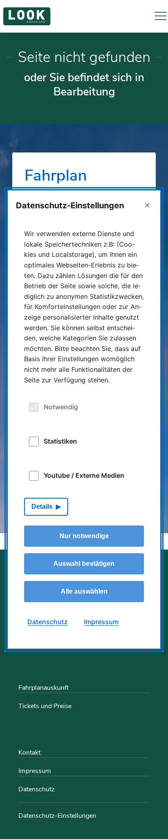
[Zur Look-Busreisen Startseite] (27, 16)
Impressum (34, 770)
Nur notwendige (84, 535)
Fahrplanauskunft (43, 687)
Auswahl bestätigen (84, 563)
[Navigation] (160, 16)
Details (42, 506)
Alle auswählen (84, 591)
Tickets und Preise (44, 706)
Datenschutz (36, 789)
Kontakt (29, 752)
